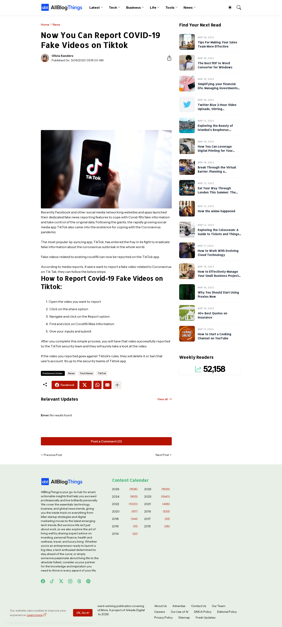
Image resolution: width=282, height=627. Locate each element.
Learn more (35, 615)
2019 (157, 511)
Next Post (162, 455)
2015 (157, 526)
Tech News (86, 373)
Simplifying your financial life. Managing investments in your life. (218, 88)
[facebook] (43, 581)
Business (133, 7)
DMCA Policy (202, 612)
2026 (125, 489)
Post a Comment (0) (106, 441)
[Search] (237, 7)
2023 (157, 496)
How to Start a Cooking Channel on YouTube (214, 336)
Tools (170, 7)
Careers (159, 612)
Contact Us (198, 606)
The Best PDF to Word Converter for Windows (215, 65)
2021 (157, 504)
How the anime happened (216, 211)
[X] (85, 385)
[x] (61, 581)
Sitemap (184, 617)
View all (162, 399)
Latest (94, 7)
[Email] (107, 385)
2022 (125, 504)
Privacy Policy (163, 617)
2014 (125, 534)
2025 (157, 489)
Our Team (218, 606)
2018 (125, 519)
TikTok (102, 373)
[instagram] (70, 581)
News (188, 7)
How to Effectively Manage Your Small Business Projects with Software (219, 276)
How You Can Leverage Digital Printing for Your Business (215, 150)
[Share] (168, 58)
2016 (125, 526)
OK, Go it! (82, 613)
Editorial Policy (227, 612)
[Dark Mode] (228, 7)
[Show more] (117, 385)
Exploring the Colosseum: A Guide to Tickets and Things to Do (218, 234)
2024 (125, 496)
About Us (160, 606)
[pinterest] (88, 581)
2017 (157, 519)
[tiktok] (52, 581)
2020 (125, 511)
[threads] (79, 581)
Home (45, 24)
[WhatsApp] (97, 385)
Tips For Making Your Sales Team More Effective (217, 44)
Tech (113, 7)
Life (153, 7)
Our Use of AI (179, 612)
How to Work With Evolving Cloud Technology (218, 253)
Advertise (178, 606)
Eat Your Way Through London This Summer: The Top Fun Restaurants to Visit (219, 192)
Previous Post (53, 455)
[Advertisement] (106, 96)
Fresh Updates (205, 617)
